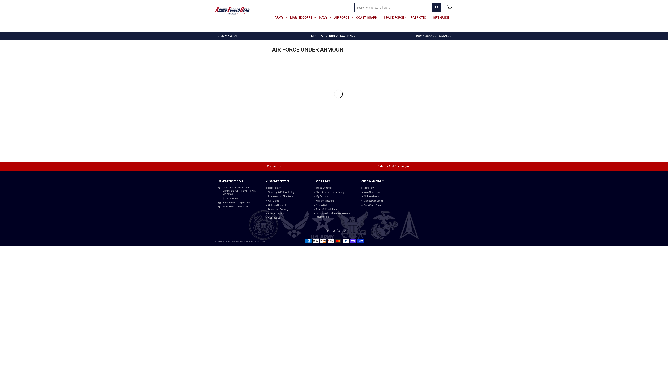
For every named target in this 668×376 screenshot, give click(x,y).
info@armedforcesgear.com (236, 202)
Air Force (342, 17)
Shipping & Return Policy (281, 192)
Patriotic (419, 17)
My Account (322, 196)
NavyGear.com (372, 192)
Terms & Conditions (326, 209)
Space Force (394, 17)
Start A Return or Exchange (330, 192)
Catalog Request (277, 205)
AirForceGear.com (373, 196)
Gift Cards (273, 200)
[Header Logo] (232, 10)
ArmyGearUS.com (373, 205)
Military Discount (325, 200)
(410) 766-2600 (230, 198)
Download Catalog (278, 209)
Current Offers (276, 213)
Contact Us (274, 166)
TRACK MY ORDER (227, 35)
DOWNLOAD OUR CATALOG (434, 35)
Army (279, 17)
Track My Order (324, 187)
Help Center (274, 187)
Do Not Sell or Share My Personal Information (333, 215)
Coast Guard (367, 17)
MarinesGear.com (373, 200)
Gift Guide (441, 17)
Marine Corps (301, 17)
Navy (323, 17)
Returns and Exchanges (393, 166)
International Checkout (280, 196)
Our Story (369, 187)
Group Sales (322, 205)
